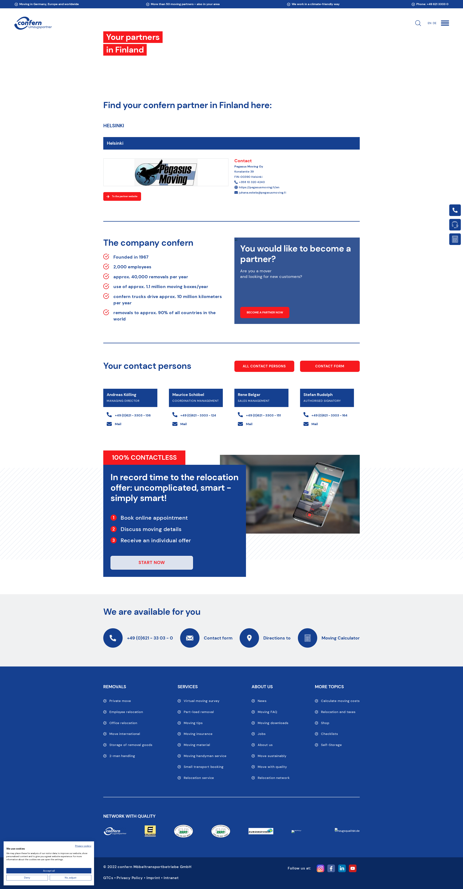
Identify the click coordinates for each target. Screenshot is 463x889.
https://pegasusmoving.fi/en (259, 187)
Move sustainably (272, 756)
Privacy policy (83, 846)
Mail (118, 424)
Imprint (153, 877)
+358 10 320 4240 (252, 182)
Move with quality (272, 767)
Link (455, 210)
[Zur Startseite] (33, 23)
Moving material (197, 745)
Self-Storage (331, 745)
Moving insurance (198, 734)
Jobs (262, 734)
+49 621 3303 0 (437, 4)
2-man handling (122, 756)
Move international (124, 734)
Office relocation (123, 723)
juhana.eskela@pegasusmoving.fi (262, 192)
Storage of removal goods (130, 745)
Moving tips (193, 723)
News (262, 701)
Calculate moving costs (340, 701)
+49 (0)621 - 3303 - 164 (329, 415)
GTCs (108, 877)
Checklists (329, 734)
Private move (120, 701)
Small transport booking (204, 767)
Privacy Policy (130, 877)
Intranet (171, 877)
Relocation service (199, 778)
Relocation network (274, 778)
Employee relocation (126, 712)
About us (265, 745)
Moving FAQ (267, 712)
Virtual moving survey (202, 701)
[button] (445, 23)
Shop (325, 723)
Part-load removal (199, 712)
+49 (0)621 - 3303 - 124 (198, 415)
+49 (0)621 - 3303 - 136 (133, 415)
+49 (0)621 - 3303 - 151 (263, 415)
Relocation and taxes (338, 712)
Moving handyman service (205, 756)
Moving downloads (273, 723)
